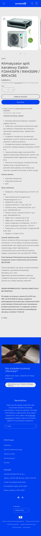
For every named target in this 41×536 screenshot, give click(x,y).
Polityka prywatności (13, 524)
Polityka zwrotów (9, 454)
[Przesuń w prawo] (25, 54)
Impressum (7, 445)
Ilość (2, 86)
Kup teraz (20, 102)
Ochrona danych (9, 458)
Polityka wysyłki (17, 527)
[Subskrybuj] (35, 426)
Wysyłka (7, 462)
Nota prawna (26, 527)
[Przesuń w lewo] (16, 54)
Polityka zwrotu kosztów (32, 521)
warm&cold (9, 521)
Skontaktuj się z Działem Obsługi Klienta (20, 385)
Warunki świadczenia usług (13, 449)
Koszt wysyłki (17, 82)
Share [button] (5, 318)
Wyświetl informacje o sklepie (13, 115)
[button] (4, 3)
